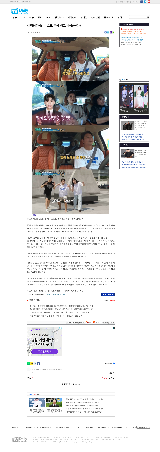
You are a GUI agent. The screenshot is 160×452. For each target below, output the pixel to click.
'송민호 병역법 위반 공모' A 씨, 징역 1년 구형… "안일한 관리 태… (54, 411)
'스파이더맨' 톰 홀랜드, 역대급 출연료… (133, 134)
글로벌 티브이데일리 (25, 1)
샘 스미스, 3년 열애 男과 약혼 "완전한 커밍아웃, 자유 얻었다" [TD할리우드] (141, 126)
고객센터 (77, 427)
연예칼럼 (95, 17)
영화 (40, 17)
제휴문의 (90, 427)
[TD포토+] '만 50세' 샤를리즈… (127, 111)
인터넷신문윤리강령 (118, 427)
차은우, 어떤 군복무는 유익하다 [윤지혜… (133, 162)
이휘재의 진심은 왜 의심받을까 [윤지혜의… (134, 167)
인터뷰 (83, 17)
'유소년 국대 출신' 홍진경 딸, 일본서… (132, 45)
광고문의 (102, 427)
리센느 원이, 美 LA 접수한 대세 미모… (132, 37)
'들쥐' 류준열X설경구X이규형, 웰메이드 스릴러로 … (86, 399)
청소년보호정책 (62, 427)
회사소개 (16, 427)
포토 (48, 17)
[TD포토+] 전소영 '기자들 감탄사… (141, 111)
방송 (15, 17)
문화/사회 (108, 17)
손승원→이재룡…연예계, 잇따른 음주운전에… (133, 34)
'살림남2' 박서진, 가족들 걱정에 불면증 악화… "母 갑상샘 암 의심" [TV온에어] (59, 312)
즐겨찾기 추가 (14, 1)
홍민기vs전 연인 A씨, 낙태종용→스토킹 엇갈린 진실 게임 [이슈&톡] (37, 411)
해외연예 (72, 17)
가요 (23, 17)
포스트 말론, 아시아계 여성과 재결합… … (133, 137)
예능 (31, 17)
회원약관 (28, 427)
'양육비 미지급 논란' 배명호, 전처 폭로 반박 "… (83, 405)
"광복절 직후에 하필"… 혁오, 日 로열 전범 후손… (84, 412)
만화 (119, 17)
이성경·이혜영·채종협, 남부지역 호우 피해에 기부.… (86, 409)
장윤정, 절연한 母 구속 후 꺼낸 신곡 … (132, 31)
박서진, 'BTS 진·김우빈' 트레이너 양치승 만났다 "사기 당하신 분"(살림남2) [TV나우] (61, 309)
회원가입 (128, 2)
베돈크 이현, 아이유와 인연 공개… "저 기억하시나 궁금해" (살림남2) (56, 316)
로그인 (121, 2)
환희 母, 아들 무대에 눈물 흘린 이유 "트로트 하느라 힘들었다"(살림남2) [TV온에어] (61, 306)
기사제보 (135, 2)
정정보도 (136, 427)
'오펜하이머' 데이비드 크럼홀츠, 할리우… (133, 139)
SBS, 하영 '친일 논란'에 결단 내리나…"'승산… (83, 402)
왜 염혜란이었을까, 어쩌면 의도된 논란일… (134, 164)
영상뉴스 (59, 17)
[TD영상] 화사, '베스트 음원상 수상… (132, 42)
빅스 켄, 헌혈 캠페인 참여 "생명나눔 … (133, 29)
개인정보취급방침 (43, 427)
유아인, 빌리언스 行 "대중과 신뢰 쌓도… (133, 40)
